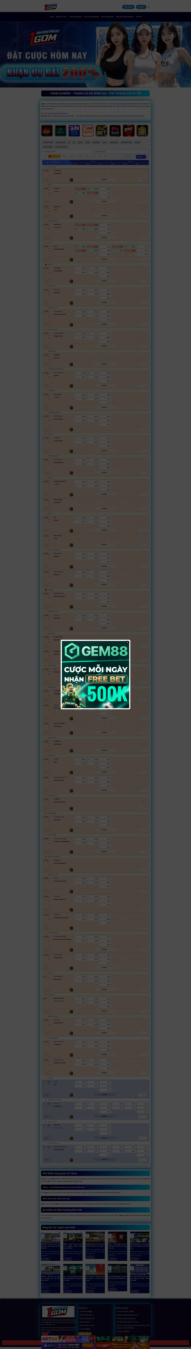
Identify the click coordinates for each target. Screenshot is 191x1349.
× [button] (127, 642)
